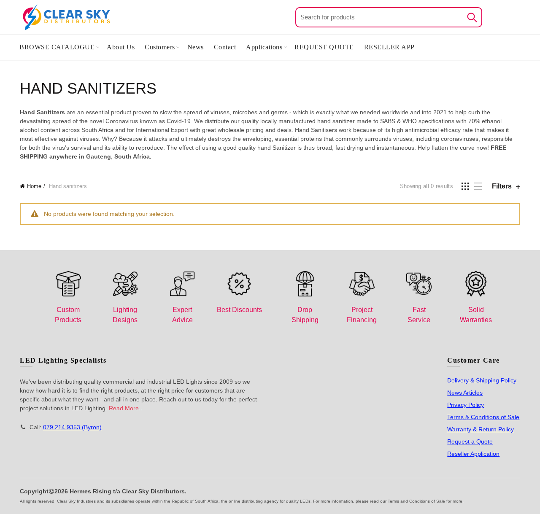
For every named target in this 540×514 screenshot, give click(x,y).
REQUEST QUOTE (324, 47)
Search (471, 17)
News (195, 47)
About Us (121, 47)
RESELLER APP (389, 47)
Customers (160, 47)
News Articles (465, 392)
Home (34, 186)
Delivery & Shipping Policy (481, 380)
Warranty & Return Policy (480, 429)
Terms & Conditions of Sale (483, 417)
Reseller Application (473, 453)
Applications (264, 47)
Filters (502, 186)
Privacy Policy (465, 404)
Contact (225, 47)
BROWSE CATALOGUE (56, 47)
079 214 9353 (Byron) (72, 427)
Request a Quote (470, 441)
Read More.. (125, 408)
